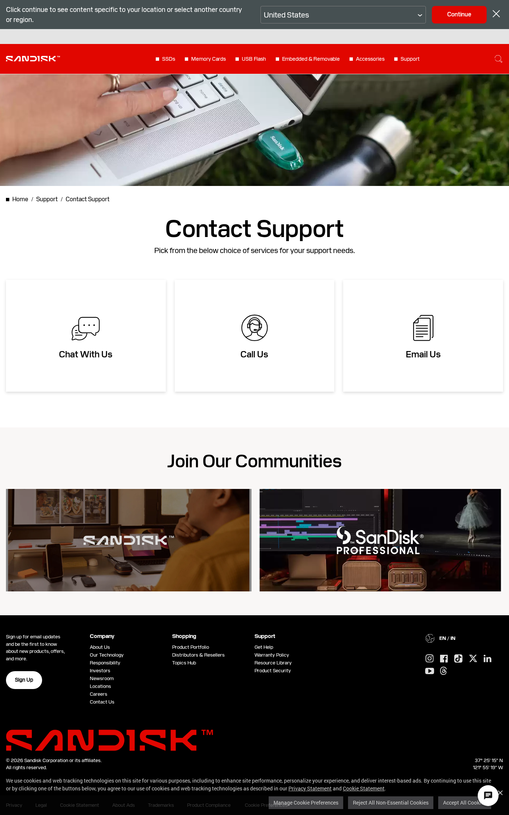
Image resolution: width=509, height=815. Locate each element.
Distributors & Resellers (198, 655)
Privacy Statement (310, 788)
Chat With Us (86, 354)
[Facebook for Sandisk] (444, 659)
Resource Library (273, 663)
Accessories (370, 59)
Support (410, 59)
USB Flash (254, 59)
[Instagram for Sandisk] (429, 659)
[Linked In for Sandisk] (487, 659)
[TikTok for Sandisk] (458, 659)
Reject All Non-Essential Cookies (391, 802)
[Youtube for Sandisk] (429, 671)
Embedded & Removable (311, 59)
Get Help (264, 647)
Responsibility (105, 663)
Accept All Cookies (464, 802)
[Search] (498, 58)
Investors (100, 670)
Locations (100, 686)
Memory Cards (208, 59)
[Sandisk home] (33, 58)
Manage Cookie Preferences (306, 802)
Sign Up (24, 679)
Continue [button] (459, 14)
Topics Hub (184, 663)
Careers (98, 694)
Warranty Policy (272, 655)
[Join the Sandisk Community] (128, 540)
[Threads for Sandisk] (443, 671)
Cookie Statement (364, 788)
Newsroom (102, 678)
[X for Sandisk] (473, 659)
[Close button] (496, 14)
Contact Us (102, 702)
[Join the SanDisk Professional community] (380, 540)
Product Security (273, 670)
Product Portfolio (190, 647)
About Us (100, 647)
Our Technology (107, 655)
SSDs (168, 59)
